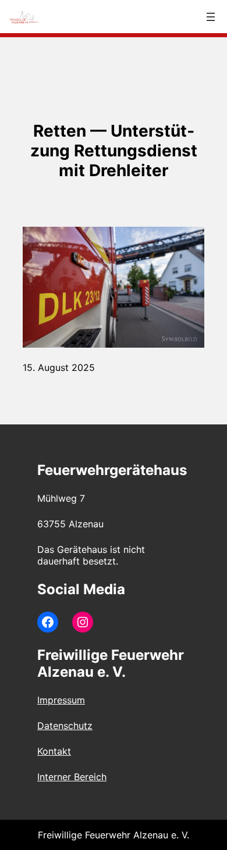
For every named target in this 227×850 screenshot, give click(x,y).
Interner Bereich (72, 777)
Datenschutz (65, 725)
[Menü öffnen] (211, 17)
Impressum (61, 700)
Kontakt (54, 751)
